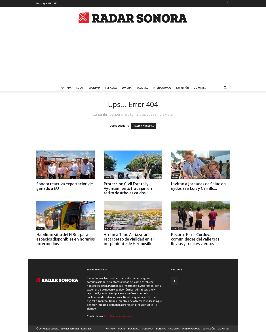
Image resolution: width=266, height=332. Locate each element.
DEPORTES (200, 87)
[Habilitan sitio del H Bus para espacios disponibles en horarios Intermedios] (65, 215)
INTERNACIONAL (162, 87)
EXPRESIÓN (182, 87)
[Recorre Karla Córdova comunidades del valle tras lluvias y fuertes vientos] (200, 215)
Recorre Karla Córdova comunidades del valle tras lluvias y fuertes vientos (195, 239)
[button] (225, 88)
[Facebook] (227, 3)
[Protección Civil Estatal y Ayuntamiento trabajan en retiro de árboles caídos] (133, 165)
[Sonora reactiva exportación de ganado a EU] (65, 165)
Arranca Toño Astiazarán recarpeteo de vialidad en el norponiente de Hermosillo (129, 239)
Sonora (40, 178)
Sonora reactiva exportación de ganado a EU (64, 186)
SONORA (126, 87)
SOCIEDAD (94, 87)
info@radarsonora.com (119, 316)
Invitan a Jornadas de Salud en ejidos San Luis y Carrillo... (198, 186)
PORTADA (65, 87)
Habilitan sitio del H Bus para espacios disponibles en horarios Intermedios (65, 239)
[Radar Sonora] (133, 18)
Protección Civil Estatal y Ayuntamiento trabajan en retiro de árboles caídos (128, 188)
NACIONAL (142, 87)
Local (107, 178)
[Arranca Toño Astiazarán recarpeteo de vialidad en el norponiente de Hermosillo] (133, 215)
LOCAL (80, 87)
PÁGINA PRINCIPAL (144, 126)
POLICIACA (111, 87)
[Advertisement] (133, 57)
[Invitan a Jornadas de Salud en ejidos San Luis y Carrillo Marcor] (200, 165)
